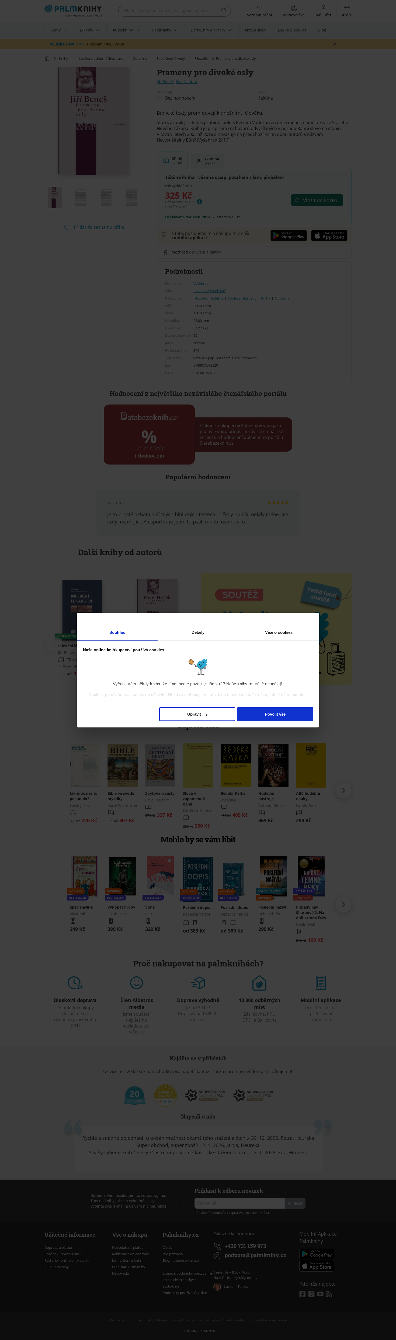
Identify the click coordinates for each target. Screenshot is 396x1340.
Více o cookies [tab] (279, 632)
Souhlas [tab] (117, 632)
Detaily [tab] (198, 632)
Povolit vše (275, 714)
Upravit (194, 714)
